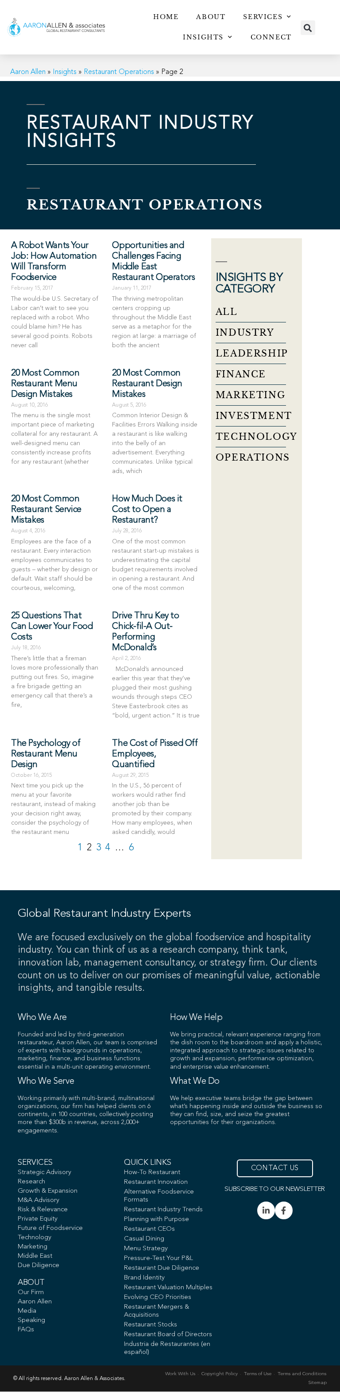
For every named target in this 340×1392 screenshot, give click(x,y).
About (210, 17)
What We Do (195, 1081)
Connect (271, 37)
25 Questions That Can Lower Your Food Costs (52, 627)
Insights (203, 37)
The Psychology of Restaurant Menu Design (45, 754)
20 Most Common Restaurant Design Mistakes (147, 384)
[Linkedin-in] (266, 1210)
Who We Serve (46, 1081)
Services (262, 17)
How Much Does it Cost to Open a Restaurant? (147, 510)
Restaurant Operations (119, 72)
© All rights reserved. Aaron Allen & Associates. (69, 1378)
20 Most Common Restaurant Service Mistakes (46, 510)
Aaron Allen (28, 72)
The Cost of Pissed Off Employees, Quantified (154, 754)
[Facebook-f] (284, 1210)
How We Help (196, 1017)
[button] (308, 27)
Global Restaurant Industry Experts (104, 913)
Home (165, 17)
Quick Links (147, 1163)
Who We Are (42, 1017)
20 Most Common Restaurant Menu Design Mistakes (45, 384)
